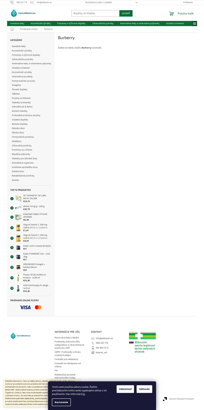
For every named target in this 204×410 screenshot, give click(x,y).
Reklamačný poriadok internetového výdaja (65, 376)
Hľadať (126, 13)
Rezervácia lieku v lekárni (98, 2)
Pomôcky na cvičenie (22, 149)
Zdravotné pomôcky (22, 145)
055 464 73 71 (102, 347)
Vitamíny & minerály (21, 102)
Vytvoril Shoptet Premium (181, 399)
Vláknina (16, 93)
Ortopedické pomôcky (23, 137)
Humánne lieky (19, 46)
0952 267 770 (102, 343)
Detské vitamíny (19, 111)
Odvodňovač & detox (22, 106)
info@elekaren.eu (104, 338)
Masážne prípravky (21, 154)
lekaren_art (101, 352)
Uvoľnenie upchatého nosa (25, 167)
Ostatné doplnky (20, 119)
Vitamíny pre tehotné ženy (24, 158)
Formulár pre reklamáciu (66, 359)
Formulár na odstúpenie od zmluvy (68, 365)
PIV (56, 370)
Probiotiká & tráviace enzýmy (26, 115)
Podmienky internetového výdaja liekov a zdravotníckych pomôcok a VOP (69, 345)
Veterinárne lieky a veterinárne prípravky (31, 63)
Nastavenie (61, 402)
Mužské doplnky (20, 124)
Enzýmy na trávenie (21, 98)
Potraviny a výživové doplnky (26, 55)
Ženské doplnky (19, 89)
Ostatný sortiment (21, 68)
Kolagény (16, 85)
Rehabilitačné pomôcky (23, 175)
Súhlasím (144, 389)
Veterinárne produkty (22, 76)
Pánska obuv (18, 132)
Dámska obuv (18, 128)
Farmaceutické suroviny (23, 81)
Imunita (15, 180)
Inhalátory (16, 141)
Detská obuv (18, 171)
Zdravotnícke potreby (22, 59)
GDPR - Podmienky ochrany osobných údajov (68, 353)
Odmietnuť (125, 389)
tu (83, 394)
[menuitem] (17, 23)
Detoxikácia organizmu (23, 163)
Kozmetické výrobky (22, 50)
